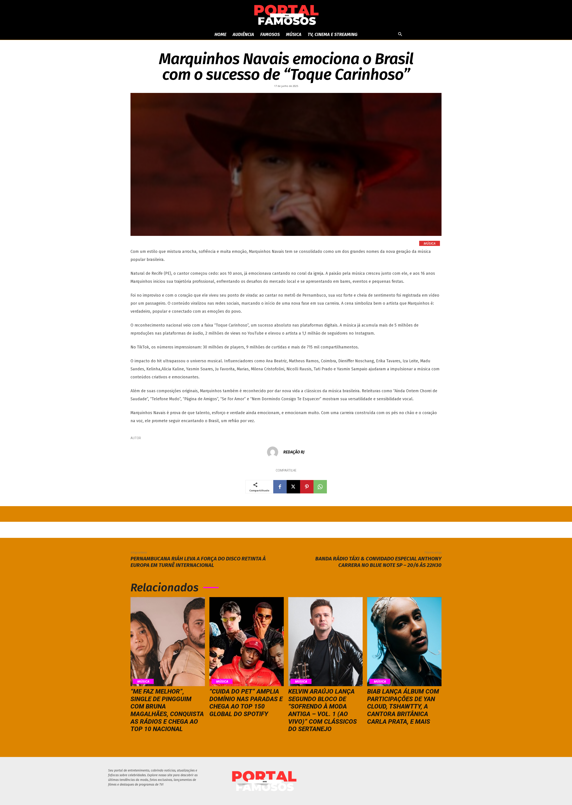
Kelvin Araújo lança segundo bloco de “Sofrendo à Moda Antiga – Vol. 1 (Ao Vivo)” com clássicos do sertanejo (322, 710)
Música (293, 34)
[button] (400, 35)
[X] (293, 486)
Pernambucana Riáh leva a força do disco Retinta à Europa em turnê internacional (198, 562)
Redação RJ (294, 452)
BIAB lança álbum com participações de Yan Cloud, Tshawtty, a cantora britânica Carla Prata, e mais (403, 706)
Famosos (270, 34)
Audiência (243, 34)
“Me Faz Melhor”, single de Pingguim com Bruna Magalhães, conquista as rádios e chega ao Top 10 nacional (167, 710)
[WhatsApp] (320, 486)
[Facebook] (280, 486)
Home (220, 34)
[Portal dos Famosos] (286, 14)
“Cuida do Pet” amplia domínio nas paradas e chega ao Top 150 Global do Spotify (246, 703)
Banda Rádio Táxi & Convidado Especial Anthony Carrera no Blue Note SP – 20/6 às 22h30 (378, 562)
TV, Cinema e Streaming (333, 34)
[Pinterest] (306, 486)
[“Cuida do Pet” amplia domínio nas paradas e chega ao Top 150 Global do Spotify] (246, 641)
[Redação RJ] (275, 452)
